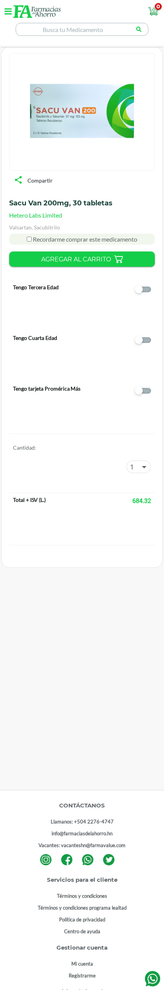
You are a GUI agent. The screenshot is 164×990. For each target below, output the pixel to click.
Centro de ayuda (82, 931)
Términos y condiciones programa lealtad (82, 908)
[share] (18, 181)
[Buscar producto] (139, 29)
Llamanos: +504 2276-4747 (82, 822)
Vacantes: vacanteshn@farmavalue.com (82, 845)
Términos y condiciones (82, 896)
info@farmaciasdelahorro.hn (82, 833)
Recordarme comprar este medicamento (84, 239)
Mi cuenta (82, 964)
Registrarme (82, 975)
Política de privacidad (82, 919)
